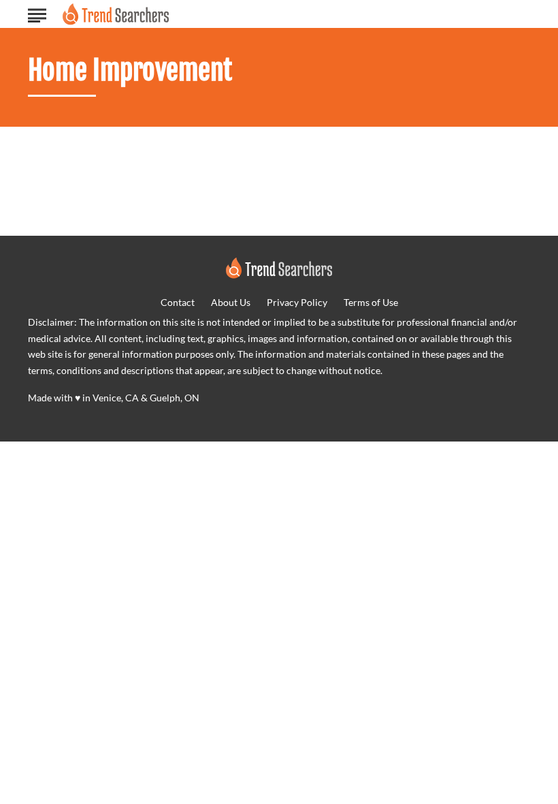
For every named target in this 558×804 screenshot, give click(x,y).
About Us (230, 302)
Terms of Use (371, 302)
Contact (178, 302)
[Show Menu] (37, 13)
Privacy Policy (297, 302)
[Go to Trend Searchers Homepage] (116, 14)
